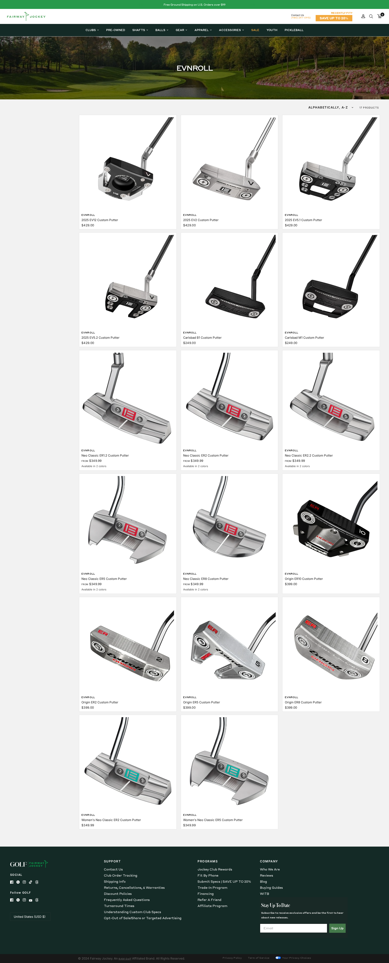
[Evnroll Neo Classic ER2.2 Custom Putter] (331, 399)
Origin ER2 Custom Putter (99, 702)
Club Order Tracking (120, 875)
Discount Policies (118, 894)
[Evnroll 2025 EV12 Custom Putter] (127, 163)
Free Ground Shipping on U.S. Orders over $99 (194, 4)
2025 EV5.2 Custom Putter (100, 338)
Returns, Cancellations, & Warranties (134, 888)
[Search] (371, 16)
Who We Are (270, 869)
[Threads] (38, 882)
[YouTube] (32, 900)
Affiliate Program (212, 906)
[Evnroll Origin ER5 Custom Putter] (229, 645)
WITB (264, 894)
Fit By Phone (208, 875)
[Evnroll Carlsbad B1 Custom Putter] (229, 281)
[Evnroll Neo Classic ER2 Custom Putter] (229, 399)
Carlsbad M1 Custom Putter (304, 338)
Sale (255, 30)
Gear (180, 30)
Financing (206, 894)
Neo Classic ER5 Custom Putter (104, 579)
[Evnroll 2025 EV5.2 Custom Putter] (127, 281)
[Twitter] (19, 882)
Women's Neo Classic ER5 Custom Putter (213, 820)
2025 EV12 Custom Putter (99, 220)
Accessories (230, 30)
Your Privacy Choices (296, 957)
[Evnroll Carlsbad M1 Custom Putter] (331, 281)
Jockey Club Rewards (215, 869)
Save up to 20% (334, 18)
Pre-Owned (115, 30)
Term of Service (258, 957)
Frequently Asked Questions (127, 900)
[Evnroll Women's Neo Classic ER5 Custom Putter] (229, 763)
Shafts (138, 30)
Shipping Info (115, 881)
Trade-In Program (212, 888)
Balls (160, 30)
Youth (272, 30)
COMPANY (269, 861)
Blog (263, 881)
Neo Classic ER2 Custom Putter (206, 455)
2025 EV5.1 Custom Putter (303, 220)
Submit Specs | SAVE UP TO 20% (224, 881)
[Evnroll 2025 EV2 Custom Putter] (229, 163)
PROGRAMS (208, 861)
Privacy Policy (232, 957)
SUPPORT (112, 861)
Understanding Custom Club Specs (132, 912)
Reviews (266, 875)
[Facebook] (13, 882)
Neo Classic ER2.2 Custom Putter (309, 455)
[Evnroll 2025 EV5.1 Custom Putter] (331, 163)
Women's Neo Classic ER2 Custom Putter (111, 820)
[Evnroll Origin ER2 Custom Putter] (127, 645)
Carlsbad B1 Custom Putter (202, 338)
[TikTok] (32, 882)
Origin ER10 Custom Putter (304, 579)
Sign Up (337, 928)
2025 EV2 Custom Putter (201, 220)
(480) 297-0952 (301, 17)
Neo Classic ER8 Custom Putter (206, 579)
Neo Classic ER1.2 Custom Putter (105, 455)
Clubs (90, 30)
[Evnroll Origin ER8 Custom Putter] (331, 645)
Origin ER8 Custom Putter (303, 702)
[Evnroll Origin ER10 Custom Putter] (331, 522)
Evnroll (88, 215)
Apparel (201, 30)
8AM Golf (125, 958)
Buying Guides (271, 888)
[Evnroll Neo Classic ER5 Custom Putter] (127, 522)
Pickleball (294, 30)
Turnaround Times (119, 906)
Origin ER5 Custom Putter (201, 702)
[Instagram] (26, 882)
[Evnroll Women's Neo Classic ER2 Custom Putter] (127, 763)
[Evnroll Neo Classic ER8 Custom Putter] (229, 522)
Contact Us (113, 869)
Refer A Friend (209, 900)
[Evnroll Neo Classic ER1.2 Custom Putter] (127, 399)
